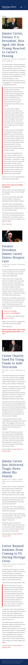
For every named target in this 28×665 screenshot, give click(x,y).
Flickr (10, 224)
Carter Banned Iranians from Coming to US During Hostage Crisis (13, 553)
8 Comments (13, 564)
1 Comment (11, 370)
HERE (16, 179)
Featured (21, 59)
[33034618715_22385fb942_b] (12, 345)
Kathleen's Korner (6, 481)
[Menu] (24, 7)
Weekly (3, 61)
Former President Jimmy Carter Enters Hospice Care (13, 254)
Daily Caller (6, 266)
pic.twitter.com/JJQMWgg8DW (12, 313)
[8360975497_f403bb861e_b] (12, 23)
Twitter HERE (16, 449)
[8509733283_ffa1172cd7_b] (12, 236)
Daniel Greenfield (8, 566)
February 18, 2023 (9, 318)
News (24, 59)
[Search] (20, 7)
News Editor (10, 61)
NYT (15, 84)
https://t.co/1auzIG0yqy (10, 311)
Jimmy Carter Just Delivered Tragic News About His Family (12, 468)
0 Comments (13, 264)
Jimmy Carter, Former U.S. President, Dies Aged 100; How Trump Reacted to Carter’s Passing (13, 45)
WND (3, 372)
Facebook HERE (6, 451)
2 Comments (14, 59)
